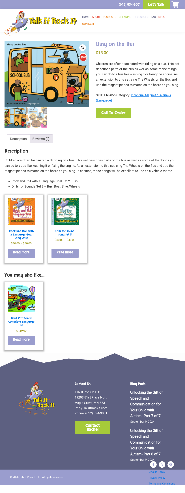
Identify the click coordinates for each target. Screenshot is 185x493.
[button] (82, 47)
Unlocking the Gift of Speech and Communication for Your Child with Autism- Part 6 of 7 (146, 442)
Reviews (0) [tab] (41, 139)
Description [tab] (18, 139)
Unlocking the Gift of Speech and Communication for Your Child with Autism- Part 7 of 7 (146, 404)
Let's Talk (156, 4)
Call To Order (113, 113)
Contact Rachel (92, 427)
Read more (21, 252)
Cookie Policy (157, 472)
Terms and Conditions (162, 483)
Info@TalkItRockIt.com (91, 408)
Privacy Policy (157, 477)
